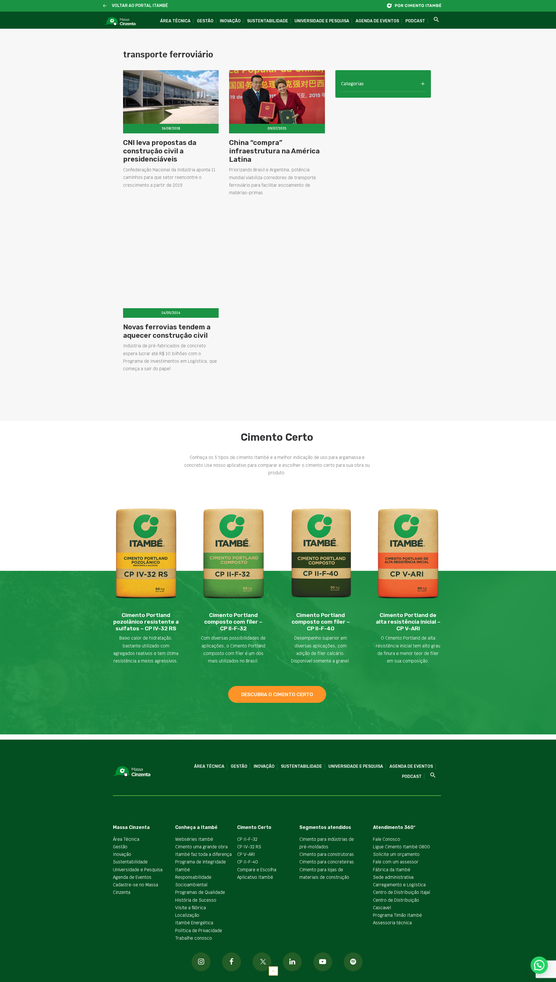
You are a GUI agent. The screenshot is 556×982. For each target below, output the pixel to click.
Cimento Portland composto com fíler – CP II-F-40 (321, 622)
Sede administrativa (393, 877)
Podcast (415, 21)
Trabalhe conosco (193, 938)
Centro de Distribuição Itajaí (401, 892)
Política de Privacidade (198, 930)
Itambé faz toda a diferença (203, 854)
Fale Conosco (386, 839)
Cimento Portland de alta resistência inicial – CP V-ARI (408, 622)
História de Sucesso (195, 900)
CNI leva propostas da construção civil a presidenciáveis (159, 151)
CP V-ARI (246, 854)
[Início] (417, 5)
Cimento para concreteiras (326, 862)
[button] (105, 6)
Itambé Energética (194, 922)
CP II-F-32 (247, 839)
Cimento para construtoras (326, 854)
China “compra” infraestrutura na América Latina (274, 151)
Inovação (230, 21)
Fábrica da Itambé (391, 869)
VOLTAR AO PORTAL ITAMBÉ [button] (140, 5)
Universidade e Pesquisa (322, 21)
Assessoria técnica (392, 922)
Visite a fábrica (190, 907)
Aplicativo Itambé (255, 877)
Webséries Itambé (194, 839)
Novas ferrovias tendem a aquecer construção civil (167, 331)
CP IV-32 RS (249, 847)
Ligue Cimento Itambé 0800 (401, 847)
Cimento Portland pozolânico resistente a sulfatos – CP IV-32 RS (146, 622)
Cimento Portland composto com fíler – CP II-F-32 (233, 622)
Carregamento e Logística (399, 884)
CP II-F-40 (247, 862)
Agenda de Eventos (377, 21)
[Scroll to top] (273, 970)
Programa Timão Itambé (397, 915)
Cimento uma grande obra (201, 847)
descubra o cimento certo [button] (277, 694)
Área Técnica (175, 21)
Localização (187, 915)
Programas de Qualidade (200, 892)
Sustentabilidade (267, 21)
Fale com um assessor (395, 862)
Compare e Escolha (256, 869)
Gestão (205, 21)
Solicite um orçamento (396, 854)
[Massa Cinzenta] (120, 21)
